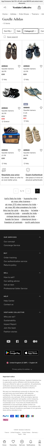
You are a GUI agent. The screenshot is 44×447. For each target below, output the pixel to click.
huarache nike (30, 198)
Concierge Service (12, 245)
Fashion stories (10, 331)
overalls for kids (12, 213)
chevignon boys (29, 219)
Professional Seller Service (15, 288)
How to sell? (9, 277)
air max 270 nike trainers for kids (20, 204)
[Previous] (16, 191)
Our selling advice (12, 281)
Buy (5, 253)
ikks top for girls (10, 210)
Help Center (9, 300)
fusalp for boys (12, 219)
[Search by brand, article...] (4, 7)
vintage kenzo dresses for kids (20, 216)
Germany (35, 432)
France (7, 432)
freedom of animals (13, 222)
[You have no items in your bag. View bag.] (39, 7)
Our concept (9, 241)
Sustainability (10, 320)
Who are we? (9, 316)
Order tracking (10, 257)
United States (26, 432)
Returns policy (10, 265)
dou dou (25, 210)
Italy (24, 434)
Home (5, 14)
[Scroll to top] (37, 191)
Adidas (13, 14)
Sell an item (9, 284)
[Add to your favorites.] (19, 66)
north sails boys (32, 222)
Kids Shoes (24, 14)
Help (6, 296)
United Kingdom (15, 432)
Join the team (10, 327)
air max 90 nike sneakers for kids (20, 207)
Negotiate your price (10, 174)
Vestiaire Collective (14, 312)
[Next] (28, 191)
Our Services (10, 237)
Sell (6, 273)
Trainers (35, 14)
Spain (20, 434)
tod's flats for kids (12, 198)
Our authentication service (15, 261)
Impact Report (10, 324)
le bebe (34, 210)
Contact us (8, 304)
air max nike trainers (20, 201)
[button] (39, 7)
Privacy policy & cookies (21, 369)
